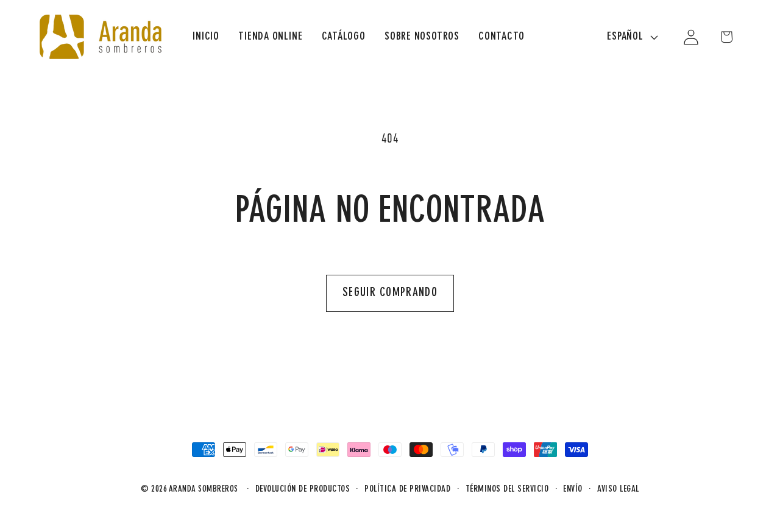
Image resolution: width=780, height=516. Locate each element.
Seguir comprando (390, 293)
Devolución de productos (302, 489)
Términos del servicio (507, 489)
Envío (573, 489)
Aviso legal (618, 489)
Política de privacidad (407, 489)
